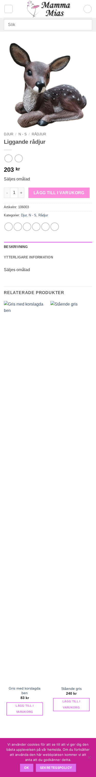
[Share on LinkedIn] (54, 226)
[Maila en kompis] (36, 226)
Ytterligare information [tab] (28, 257)
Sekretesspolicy (56, 768)
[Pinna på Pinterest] (45, 226)
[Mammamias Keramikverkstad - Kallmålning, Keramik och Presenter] (48, 9)
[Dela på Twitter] (27, 226)
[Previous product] (19, 158)
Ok (26, 768)
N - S (22, 134)
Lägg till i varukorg (59, 193)
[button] (8, 9)
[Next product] (8, 158)
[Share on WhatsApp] (8, 226)
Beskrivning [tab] (16, 247)
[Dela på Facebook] (18, 226)
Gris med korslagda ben (24, 691)
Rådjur (39, 134)
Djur (8, 134)
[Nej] (89, 759)
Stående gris (71, 689)
